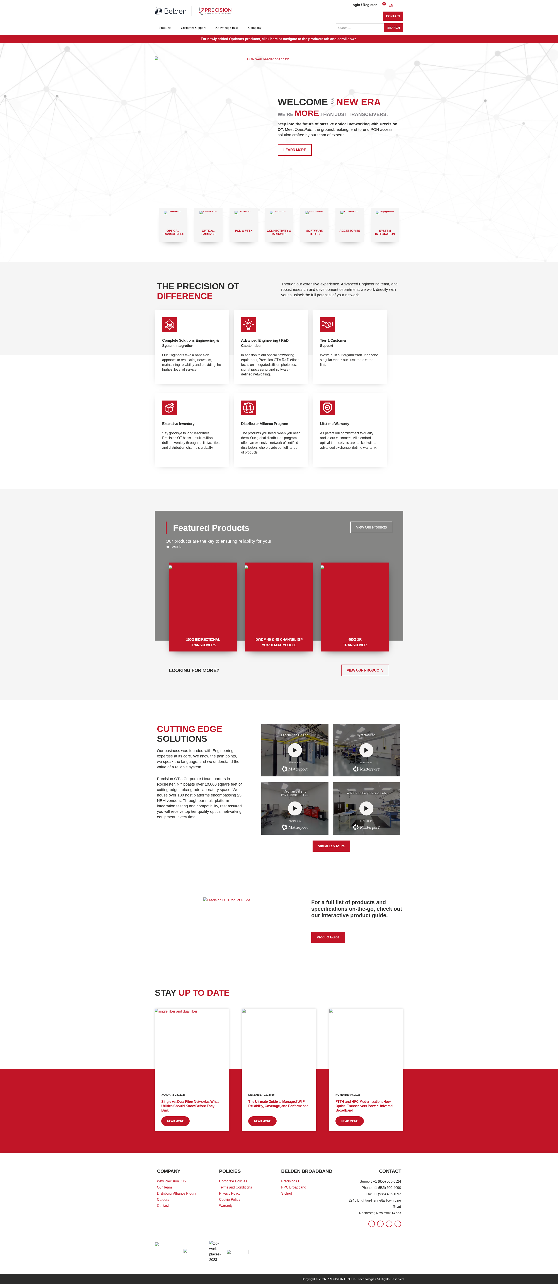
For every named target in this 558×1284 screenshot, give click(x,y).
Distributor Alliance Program (178, 1193)
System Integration (385, 232)
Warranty (225, 1205)
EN (390, 5)
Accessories (349, 230)
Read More (175, 1121)
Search (393, 27)
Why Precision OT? (171, 1181)
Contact (163, 1205)
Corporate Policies (233, 1181)
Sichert (286, 1193)
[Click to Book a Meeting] (266, 126)
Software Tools (314, 232)
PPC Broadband (293, 1187)
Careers (163, 1199)
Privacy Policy (229, 1193)
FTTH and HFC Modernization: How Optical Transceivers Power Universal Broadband (364, 1106)
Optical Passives (208, 232)
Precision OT (291, 1181)
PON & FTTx (243, 230)
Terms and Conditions (235, 1187)
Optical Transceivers (173, 232)
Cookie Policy (229, 1199)
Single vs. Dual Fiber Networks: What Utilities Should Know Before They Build (189, 1106)
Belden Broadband (306, 1171)
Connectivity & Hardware (279, 232)
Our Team (164, 1187)
